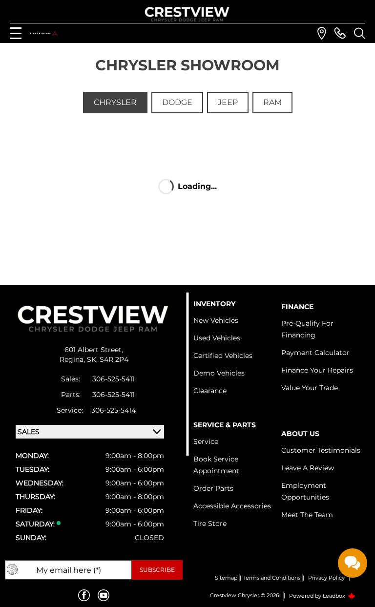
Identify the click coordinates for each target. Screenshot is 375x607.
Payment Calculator (315, 352)
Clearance (210, 390)
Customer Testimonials (320, 450)
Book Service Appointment (216, 465)
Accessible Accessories (232, 506)
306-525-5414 (113, 410)
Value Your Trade (309, 387)
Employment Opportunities (305, 491)
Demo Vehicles (219, 373)
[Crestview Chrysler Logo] (187, 12)
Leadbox (335, 595)
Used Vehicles (216, 338)
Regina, (73, 359)
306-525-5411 (113, 379)
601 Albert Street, (93, 349)
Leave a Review (307, 467)
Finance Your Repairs (317, 370)
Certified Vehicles (222, 355)
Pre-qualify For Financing (307, 329)
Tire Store (210, 523)
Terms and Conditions (271, 577)
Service (205, 441)
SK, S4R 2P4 (107, 359)
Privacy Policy (326, 577)
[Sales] (340, 33)
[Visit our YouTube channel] (103, 595)
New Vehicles (215, 320)
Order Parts (213, 488)
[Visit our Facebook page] (84, 595)
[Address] (321, 33)
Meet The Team (307, 514)
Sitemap (226, 577)
